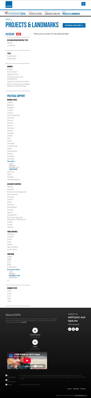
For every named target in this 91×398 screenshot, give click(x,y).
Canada (10, 237)
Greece (10, 131)
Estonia (10, 120)
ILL (8, 280)
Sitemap (76, 389)
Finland (10, 123)
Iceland (10, 200)
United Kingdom (13, 180)
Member (12, 166)
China (9, 239)
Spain (9, 174)
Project (10, 43)
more (23, 322)
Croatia (10, 110)
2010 (9, 296)
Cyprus (10, 113)
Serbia (9, 212)
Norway (10, 210)
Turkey (9, 225)
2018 (9, 301)
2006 (9, 291)
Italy (8, 138)
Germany (10, 128)
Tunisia (10, 222)
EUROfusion (12, 267)
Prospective (14, 167)
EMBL (9, 259)
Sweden (10, 177)
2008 (9, 293)
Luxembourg (12, 146)
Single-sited (12, 56)
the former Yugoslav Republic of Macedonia (16, 218)
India (9, 242)
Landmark (11, 45)
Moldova (10, 205)
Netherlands (12, 151)
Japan (9, 244)
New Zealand (12, 247)
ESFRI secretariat (73, 324)
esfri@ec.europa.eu (76, 319)
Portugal (10, 156)
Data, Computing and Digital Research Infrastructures (18, 85)
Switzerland (11, 215)
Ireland (10, 136)
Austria (10, 103)
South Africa (12, 250)
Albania (10, 187)
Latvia (9, 141)
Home (70, 389)
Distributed (11, 59)
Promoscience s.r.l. (81, 395)
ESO (9, 262)
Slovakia (11, 161)
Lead (11, 164)
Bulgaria (10, 108)
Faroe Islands (12, 194)
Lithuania (10, 143)
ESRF (9, 264)
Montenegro (12, 207)
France (10, 126)
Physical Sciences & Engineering (15, 78)
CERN (9, 257)
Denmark (10, 118)
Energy (10, 69)
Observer (13, 169)
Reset (18, 34)
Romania (10, 159)
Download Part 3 (74, 25)
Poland (10, 154)
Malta (9, 149)
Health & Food (13, 74)
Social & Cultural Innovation (18, 81)
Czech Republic (13, 115)
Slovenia (10, 172)
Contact (82, 389)
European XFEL (13, 270)
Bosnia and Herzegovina (17, 192)
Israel (9, 202)
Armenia (10, 189)
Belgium (10, 105)
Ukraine (10, 227)
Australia (10, 234)
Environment (12, 72)
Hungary (10, 133)
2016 (9, 298)
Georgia (10, 197)
